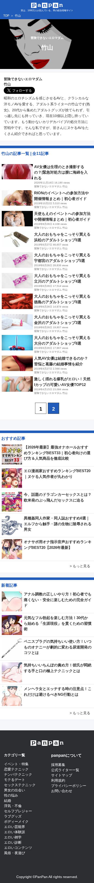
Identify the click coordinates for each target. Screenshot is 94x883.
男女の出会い (14, 790)
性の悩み (11, 795)
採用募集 (58, 765)
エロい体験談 (14, 832)
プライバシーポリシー (68, 786)
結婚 (7, 801)
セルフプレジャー (18, 811)
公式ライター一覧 (65, 770)
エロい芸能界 (14, 827)
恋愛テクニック (16, 769)
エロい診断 (13, 842)
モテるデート (14, 780)
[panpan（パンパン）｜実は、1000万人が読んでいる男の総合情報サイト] (47, 5)
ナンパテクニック (18, 774)
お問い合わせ (61, 791)
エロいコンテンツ (18, 848)
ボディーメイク (16, 821)
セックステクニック (20, 785)
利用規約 (58, 780)
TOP (6, 15)
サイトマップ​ (61, 775)
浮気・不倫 (13, 806)
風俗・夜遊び (14, 853)
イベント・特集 (16, 764)
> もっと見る (80, 566)
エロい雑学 (13, 837)
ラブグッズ (13, 816)
